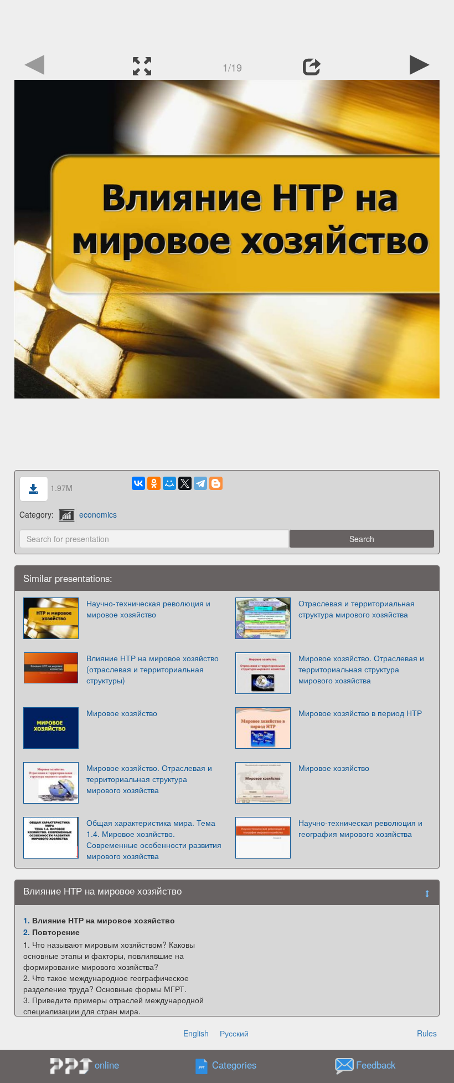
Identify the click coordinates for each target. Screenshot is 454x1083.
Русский (234, 1033)
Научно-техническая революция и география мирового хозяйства (360, 828)
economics (98, 514)
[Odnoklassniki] (154, 483)
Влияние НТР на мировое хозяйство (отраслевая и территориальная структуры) (152, 669)
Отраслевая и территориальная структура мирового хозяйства (356, 608)
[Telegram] (200, 483)
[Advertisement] (227, 25)
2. (26, 931)
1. (26, 920)
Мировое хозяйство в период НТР (360, 712)
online (107, 1064)
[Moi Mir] (169, 483)
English (196, 1033)
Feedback (375, 1065)
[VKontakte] (138, 483)
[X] (185, 483)
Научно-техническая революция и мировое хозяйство (148, 608)
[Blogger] (216, 483)
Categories (234, 1065)
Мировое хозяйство (121, 712)
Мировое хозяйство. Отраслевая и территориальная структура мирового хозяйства (361, 669)
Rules (427, 1033)
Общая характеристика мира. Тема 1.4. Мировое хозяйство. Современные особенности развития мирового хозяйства (153, 839)
